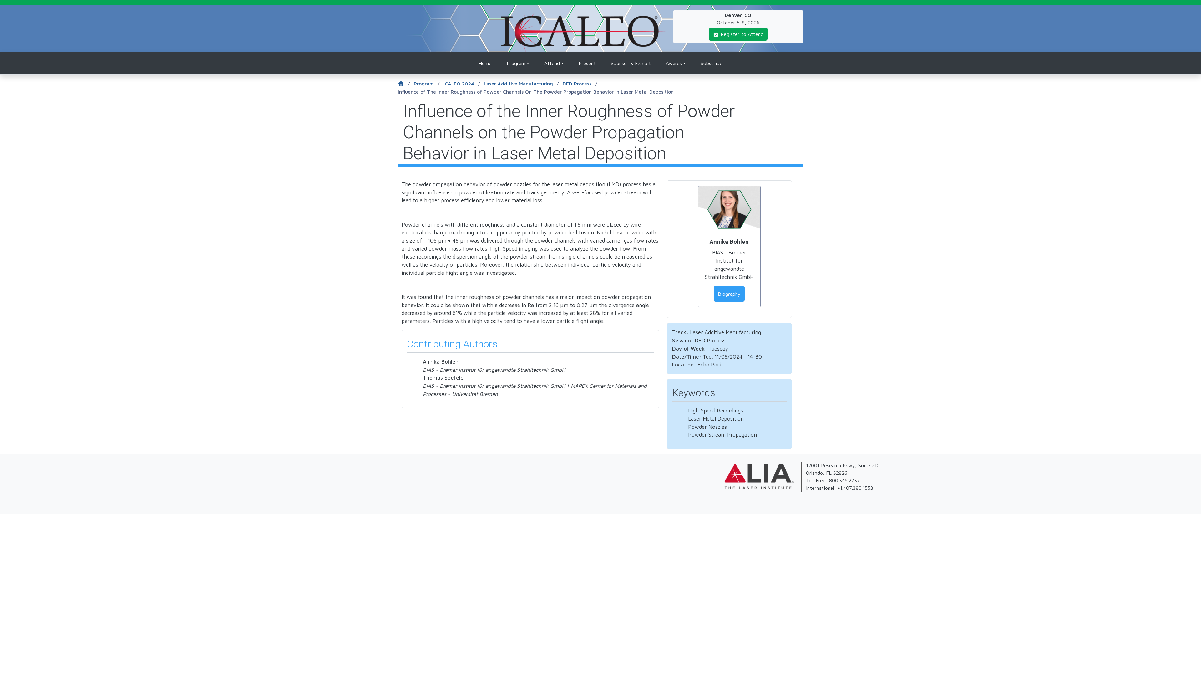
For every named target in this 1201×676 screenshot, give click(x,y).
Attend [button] (552, 63)
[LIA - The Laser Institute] (605, 465)
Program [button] (516, 63)
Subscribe (711, 63)
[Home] (583, 16)
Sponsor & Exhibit (631, 63)
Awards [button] (674, 63)
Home (485, 63)
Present (587, 63)
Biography (729, 294)
